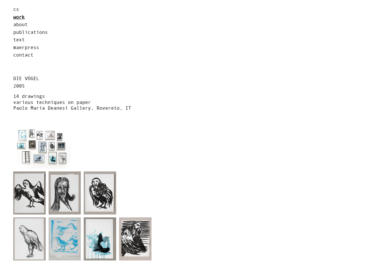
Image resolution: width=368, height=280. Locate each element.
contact (23, 55)
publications (30, 32)
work (19, 17)
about (20, 24)
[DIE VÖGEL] (42, 147)
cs (16, 9)
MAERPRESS (26, 47)
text (19, 40)
